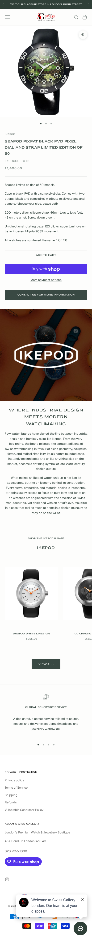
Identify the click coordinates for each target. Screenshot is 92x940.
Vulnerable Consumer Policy (24, 810)
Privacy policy (14, 780)
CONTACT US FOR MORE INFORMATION (46, 294)
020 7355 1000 (16, 851)
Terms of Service (16, 788)
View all (46, 664)
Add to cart (46, 255)
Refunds (11, 802)
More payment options (46, 280)
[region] (46, 715)
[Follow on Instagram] (7, 879)
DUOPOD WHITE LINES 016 (31, 633)
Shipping (11, 795)
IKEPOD (10, 134)
